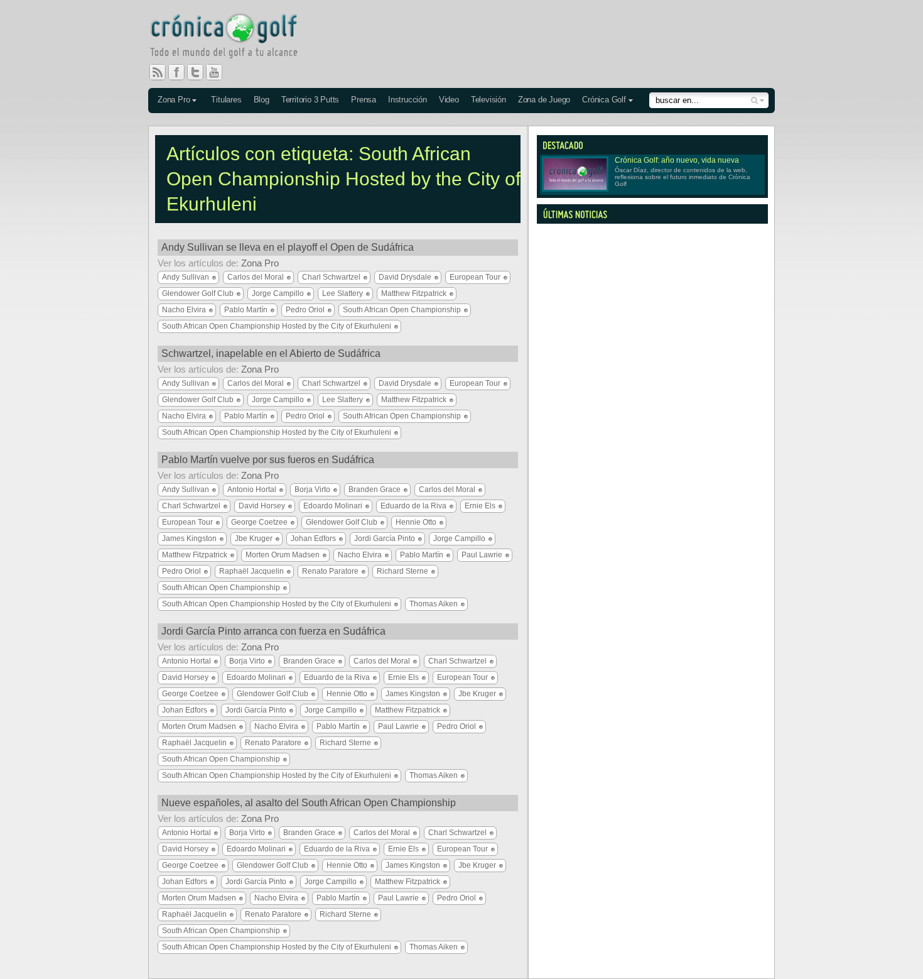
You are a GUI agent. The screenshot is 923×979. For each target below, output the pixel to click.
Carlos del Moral (255, 277)
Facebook (181, 72)
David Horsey (262, 505)
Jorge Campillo (278, 293)
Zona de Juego (544, 99)
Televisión (488, 99)
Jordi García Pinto (384, 538)
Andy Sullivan (185, 277)
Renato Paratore (330, 571)
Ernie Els (480, 505)
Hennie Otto (416, 522)
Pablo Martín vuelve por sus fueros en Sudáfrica (267, 459)
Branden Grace (374, 489)
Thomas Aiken (433, 603)
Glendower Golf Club (198, 293)
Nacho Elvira (184, 309)
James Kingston (189, 538)
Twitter (200, 72)
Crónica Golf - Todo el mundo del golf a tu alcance (233, 37)
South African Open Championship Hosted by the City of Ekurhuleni (276, 326)
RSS (157, 72)
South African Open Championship (402, 309)
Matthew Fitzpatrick (413, 293)
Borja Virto (312, 489)
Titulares (226, 99)
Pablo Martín (245, 309)
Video (449, 99)
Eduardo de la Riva (413, 505)
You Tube (219, 72)
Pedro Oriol (305, 309)
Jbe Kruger (254, 538)
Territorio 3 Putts (310, 99)
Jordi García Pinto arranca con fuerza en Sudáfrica (273, 631)
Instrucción (407, 99)
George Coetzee (259, 522)
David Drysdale (405, 277)
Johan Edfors (313, 538)
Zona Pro (174, 99)
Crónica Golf (604, 99)
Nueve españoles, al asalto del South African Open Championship (308, 802)
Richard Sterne (402, 571)
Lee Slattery (342, 293)
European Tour (475, 277)
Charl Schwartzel (331, 277)
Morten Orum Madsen (283, 554)
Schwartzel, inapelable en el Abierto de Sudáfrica (271, 353)
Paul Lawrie (482, 554)
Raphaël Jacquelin (251, 571)
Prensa (363, 99)
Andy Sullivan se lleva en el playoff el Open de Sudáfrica (287, 247)
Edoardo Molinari (332, 505)
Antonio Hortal (251, 489)
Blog (261, 99)
